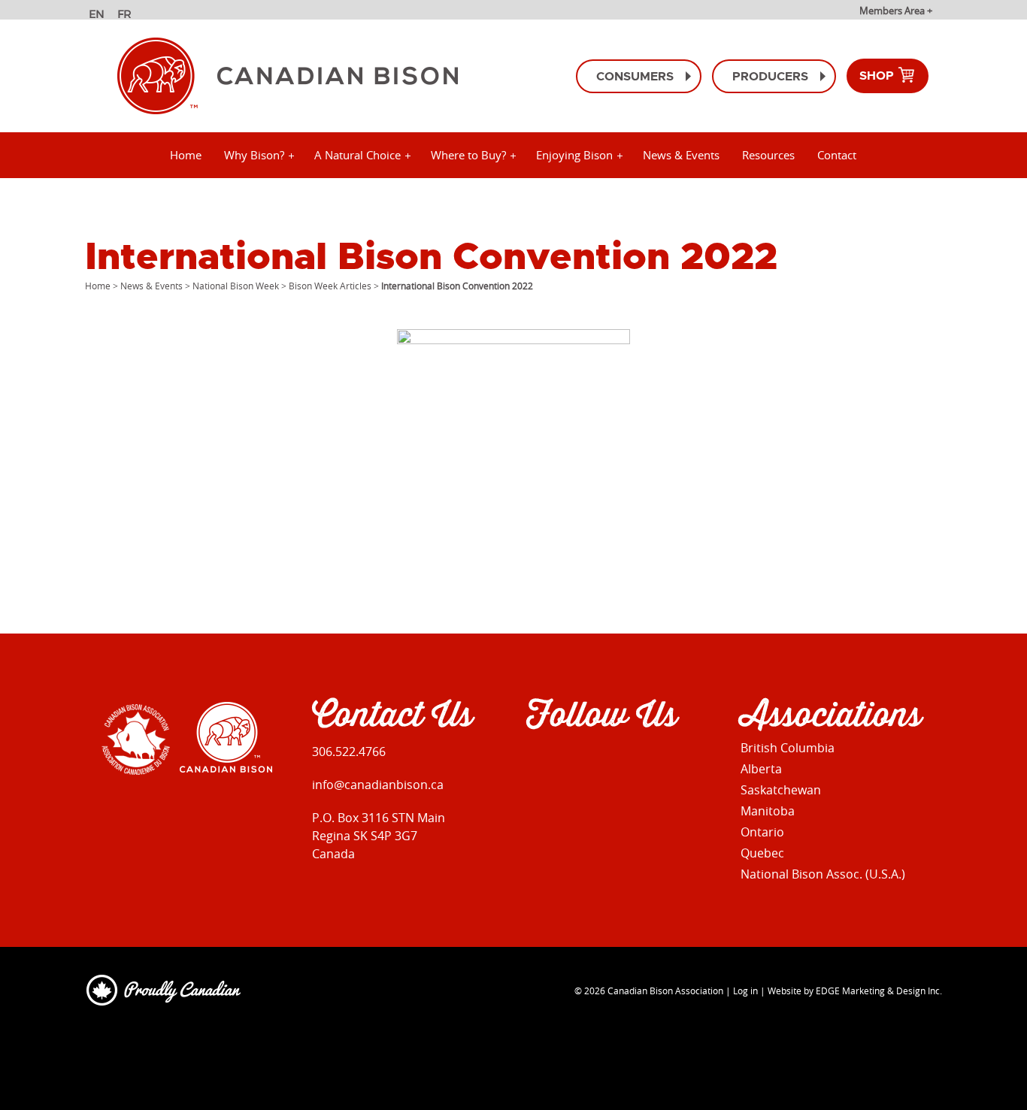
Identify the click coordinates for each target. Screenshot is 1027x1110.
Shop (878, 75)
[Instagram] (568, 762)
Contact (836, 154)
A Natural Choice (357, 154)
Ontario (762, 832)
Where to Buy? (468, 154)
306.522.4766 (349, 751)
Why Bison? (254, 154)
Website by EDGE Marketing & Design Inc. (855, 990)
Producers (770, 76)
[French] (126, 15)
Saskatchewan (781, 790)
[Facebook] (535, 762)
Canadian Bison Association (665, 990)
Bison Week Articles (330, 286)
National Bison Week (235, 286)
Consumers (635, 76)
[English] (98, 15)
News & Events (681, 154)
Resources (768, 154)
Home (185, 154)
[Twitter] (600, 762)
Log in (745, 990)
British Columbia (788, 747)
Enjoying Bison (574, 154)
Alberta (761, 769)
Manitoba (768, 811)
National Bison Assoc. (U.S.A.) (823, 874)
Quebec (762, 853)
